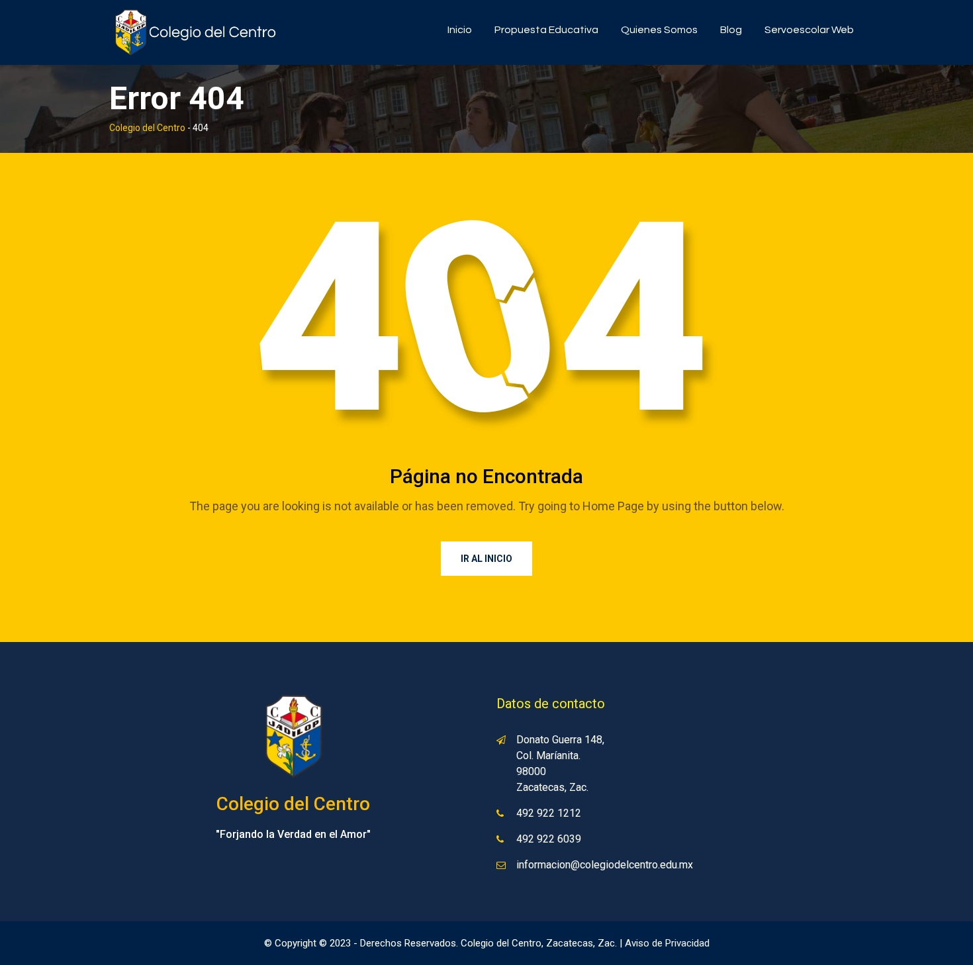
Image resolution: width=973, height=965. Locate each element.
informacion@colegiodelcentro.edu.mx (604, 864)
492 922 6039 (548, 839)
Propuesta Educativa (546, 29)
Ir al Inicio (486, 558)
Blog (731, 29)
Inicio (459, 29)
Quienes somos (659, 29)
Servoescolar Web (809, 29)
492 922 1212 (548, 813)
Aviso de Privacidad (667, 943)
